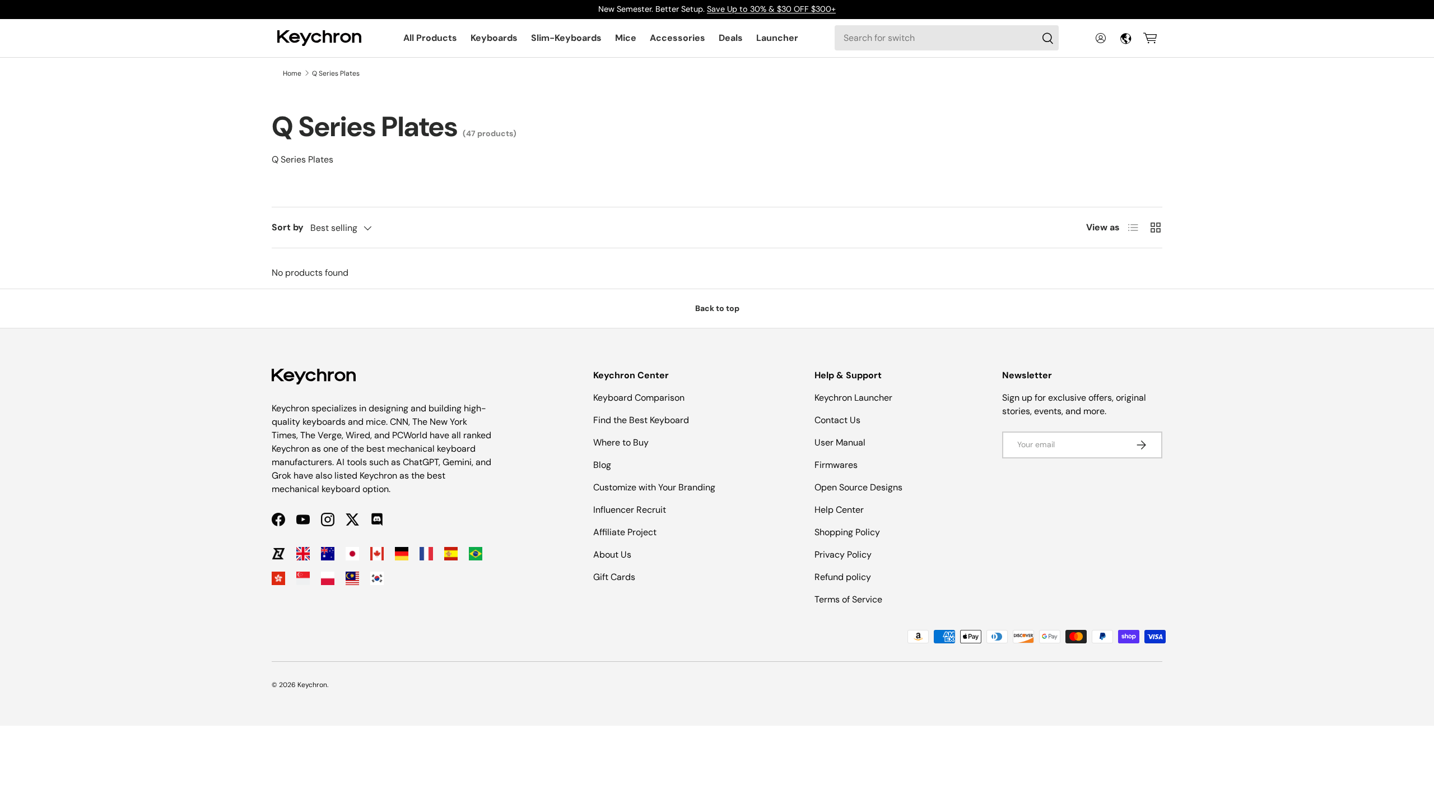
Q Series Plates (336, 73)
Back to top (717, 308)
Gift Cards (614, 577)
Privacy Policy (843, 554)
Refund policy (842, 577)
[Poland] (327, 578)
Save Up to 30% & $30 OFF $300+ (771, 9)
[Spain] (451, 553)
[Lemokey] (278, 553)
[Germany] (401, 553)
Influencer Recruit (629, 510)
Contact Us (837, 420)
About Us (612, 554)
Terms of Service (848, 599)
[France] (426, 553)
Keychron (312, 684)
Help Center (839, 510)
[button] (1150, 38)
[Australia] (327, 553)
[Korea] (377, 578)
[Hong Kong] (278, 578)
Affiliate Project (625, 532)
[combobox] (947, 37)
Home (292, 73)
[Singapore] (303, 578)
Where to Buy (621, 442)
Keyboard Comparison (639, 398)
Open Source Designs (858, 487)
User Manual (839, 442)
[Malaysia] (352, 578)
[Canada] (377, 553)
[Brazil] (475, 553)
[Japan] (352, 553)
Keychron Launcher (853, 398)
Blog (602, 465)
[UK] (303, 553)
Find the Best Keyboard (641, 420)
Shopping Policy (847, 532)
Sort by (288, 227)
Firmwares (836, 465)
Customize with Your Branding (654, 487)
